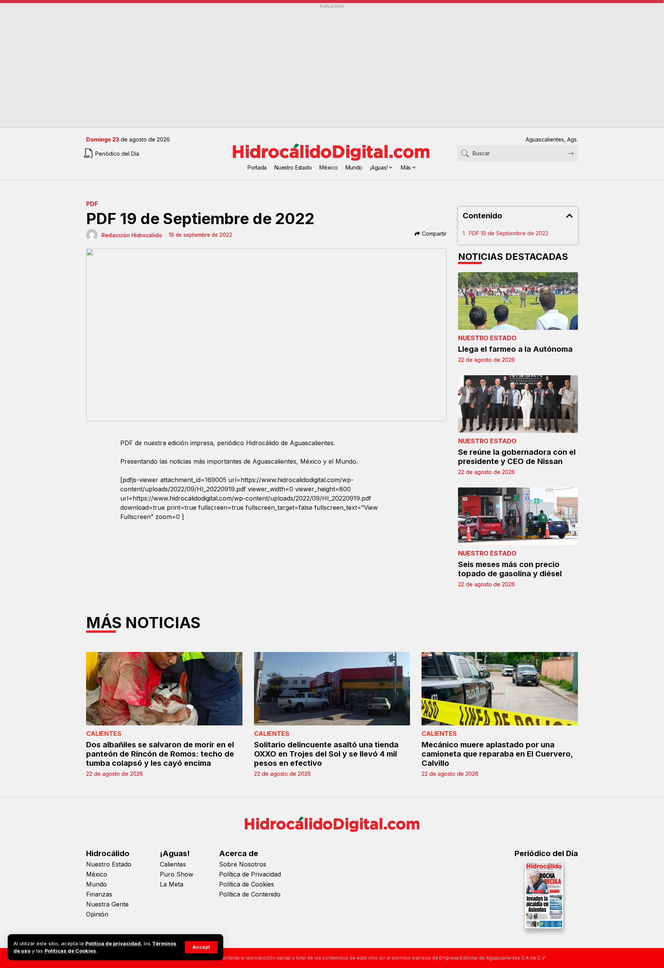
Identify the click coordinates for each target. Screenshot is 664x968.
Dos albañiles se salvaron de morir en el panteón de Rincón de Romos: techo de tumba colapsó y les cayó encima (160, 754)
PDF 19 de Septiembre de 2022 (508, 233)
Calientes (103, 733)
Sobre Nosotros (242, 864)
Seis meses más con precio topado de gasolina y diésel (510, 569)
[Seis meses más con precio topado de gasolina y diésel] (518, 516)
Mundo (96, 884)
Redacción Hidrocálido (131, 235)
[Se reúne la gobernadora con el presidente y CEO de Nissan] (518, 404)
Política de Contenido (250, 894)
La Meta (171, 884)
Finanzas (99, 894)
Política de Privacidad (250, 874)
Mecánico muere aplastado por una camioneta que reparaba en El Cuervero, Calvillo (497, 754)
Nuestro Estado (487, 338)
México (96, 874)
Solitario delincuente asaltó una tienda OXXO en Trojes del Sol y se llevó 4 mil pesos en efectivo (326, 754)
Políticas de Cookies (70, 951)
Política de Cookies (246, 884)
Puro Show (176, 874)
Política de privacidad (113, 943)
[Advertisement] (316, 66)
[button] (201, 947)
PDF (92, 204)
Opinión (97, 914)
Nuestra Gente (107, 904)
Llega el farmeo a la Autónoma (515, 349)
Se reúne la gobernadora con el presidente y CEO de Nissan (517, 456)
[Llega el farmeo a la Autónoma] (518, 301)
